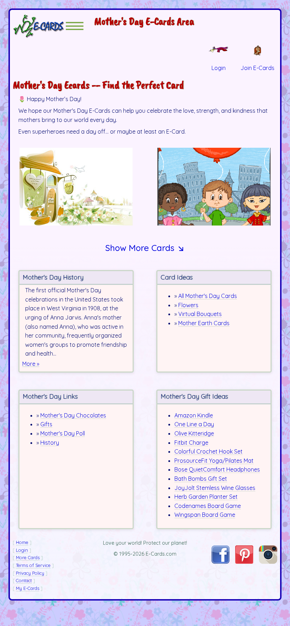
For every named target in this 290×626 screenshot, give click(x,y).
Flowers (188, 305)
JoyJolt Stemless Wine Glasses (214, 487)
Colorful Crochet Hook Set (208, 451)
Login (22, 550)
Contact (24, 580)
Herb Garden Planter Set (206, 496)
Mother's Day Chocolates (73, 415)
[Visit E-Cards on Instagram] (268, 561)
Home (22, 542)
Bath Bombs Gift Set (200, 478)
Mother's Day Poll (62, 433)
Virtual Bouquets (200, 313)
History (49, 442)
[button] (74, 26)
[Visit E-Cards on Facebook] (220, 561)
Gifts (46, 424)
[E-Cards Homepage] (39, 26)
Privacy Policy (30, 573)
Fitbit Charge (191, 442)
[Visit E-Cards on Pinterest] (244, 561)
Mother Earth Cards (204, 323)
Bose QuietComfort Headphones (217, 469)
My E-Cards (27, 588)
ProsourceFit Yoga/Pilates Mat (214, 460)
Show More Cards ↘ (145, 247)
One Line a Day (194, 424)
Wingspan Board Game (204, 514)
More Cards (28, 557)
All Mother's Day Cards (207, 295)
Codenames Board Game (207, 505)
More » (30, 363)
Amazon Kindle (193, 415)
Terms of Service (33, 565)
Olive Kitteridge (194, 433)
